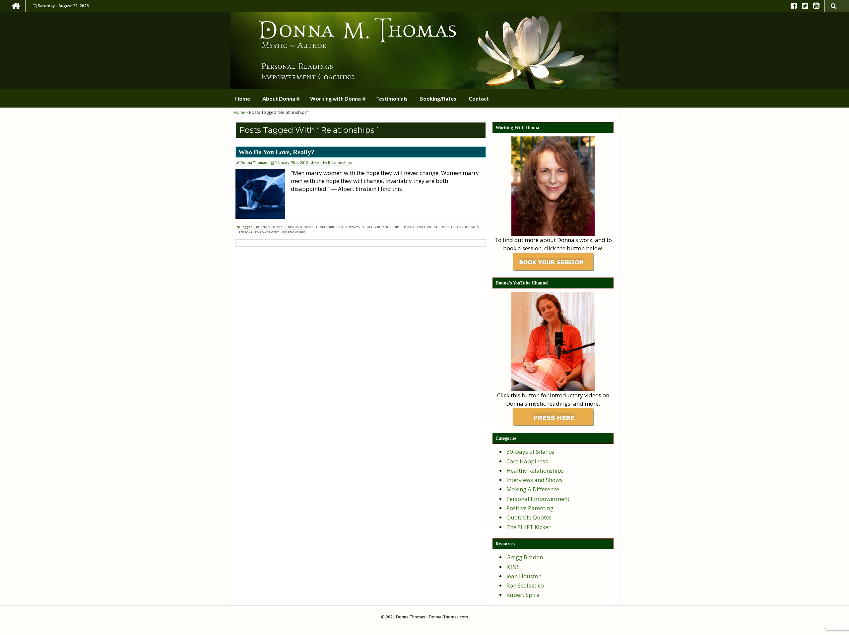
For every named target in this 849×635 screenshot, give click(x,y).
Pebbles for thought (421, 227)
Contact (479, 98)
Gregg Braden (524, 557)
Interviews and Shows (534, 480)
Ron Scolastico (525, 585)
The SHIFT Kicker (528, 527)
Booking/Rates (438, 98)
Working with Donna (335, 98)
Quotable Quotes (529, 517)
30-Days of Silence (530, 451)
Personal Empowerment (259, 232)
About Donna (278, 98)
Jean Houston (524, 576)
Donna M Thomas (270, 227)
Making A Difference (532, 489)
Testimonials (392, 98)
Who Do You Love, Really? (276, 152)
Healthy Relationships (333, 162)
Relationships (294, 232)
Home (242, 98)
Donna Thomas (253, 162)
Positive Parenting (530, 508)
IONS (513, 567)
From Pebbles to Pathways (338, 227)
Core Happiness (527, 461)
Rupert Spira (523, 594)
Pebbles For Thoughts (460, 227)
